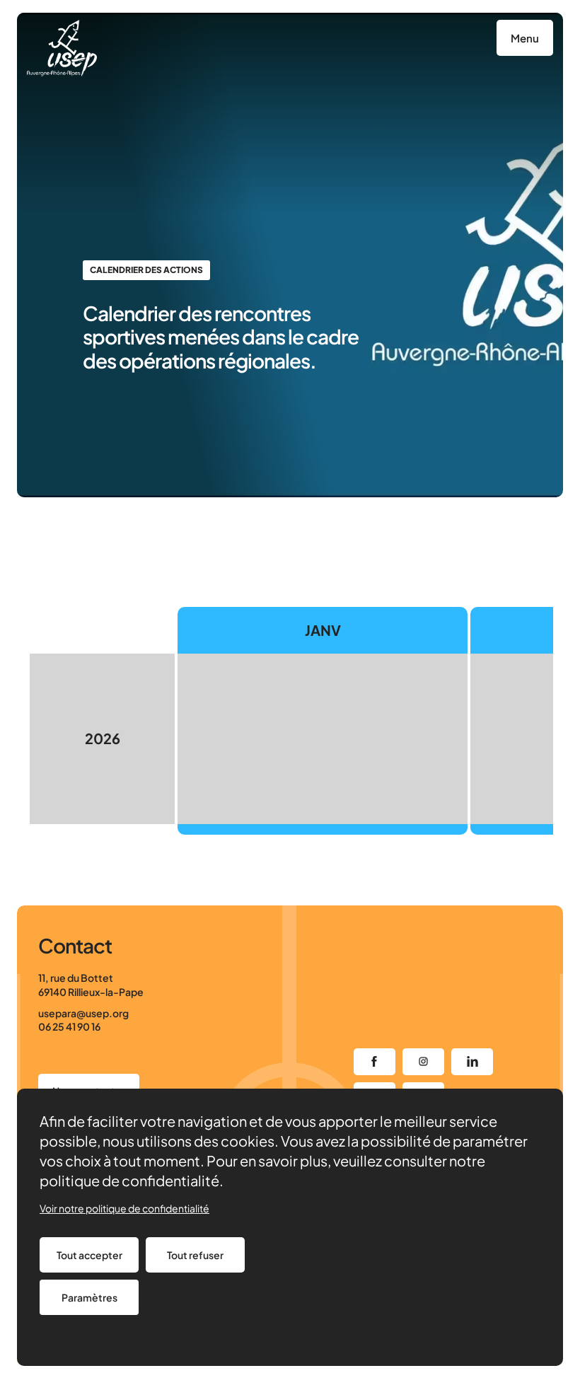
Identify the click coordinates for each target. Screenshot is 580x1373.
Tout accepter (89, 1255)
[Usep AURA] (62, 48)
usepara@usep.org (83, 1013)
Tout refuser (195, 1255)
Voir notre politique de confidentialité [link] (124, 1208)
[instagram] (423, 1061)
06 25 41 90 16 (69, 1026)
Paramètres (89, 1297)
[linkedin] (472, 1061)
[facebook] (374, 1061)
